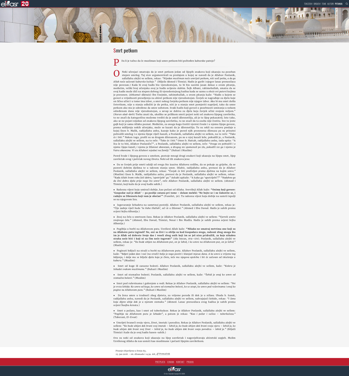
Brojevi (317, 3)
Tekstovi (308, 3)
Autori (330, 3)
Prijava (190, 361)
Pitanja (338, 3)
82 (144, 351)
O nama (170, 361)
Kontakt (180, 361)
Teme (324, 3)
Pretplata (160, 361)
